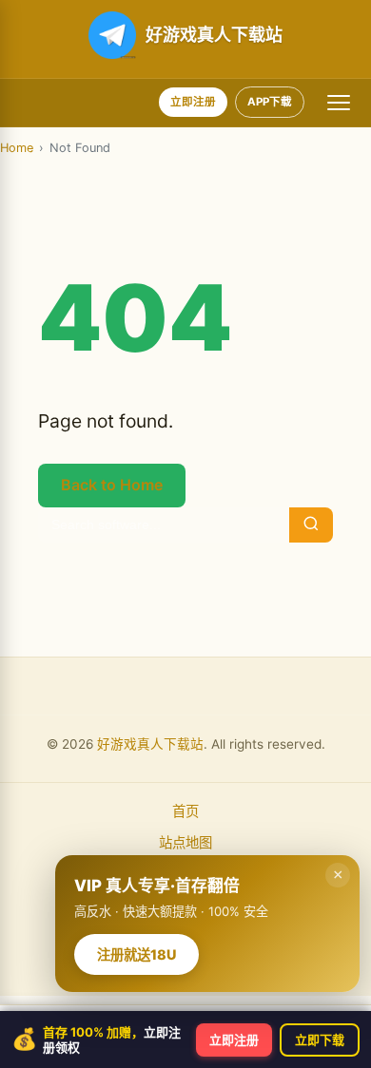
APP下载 (269, 101)
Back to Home (112, 484)
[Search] (311, 525)
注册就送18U (136, 954)
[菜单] (339, 103)
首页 (185, 811)
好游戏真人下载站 (150, 744)
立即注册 (193, 101)
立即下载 (319, 1039)
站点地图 (185, 842)
